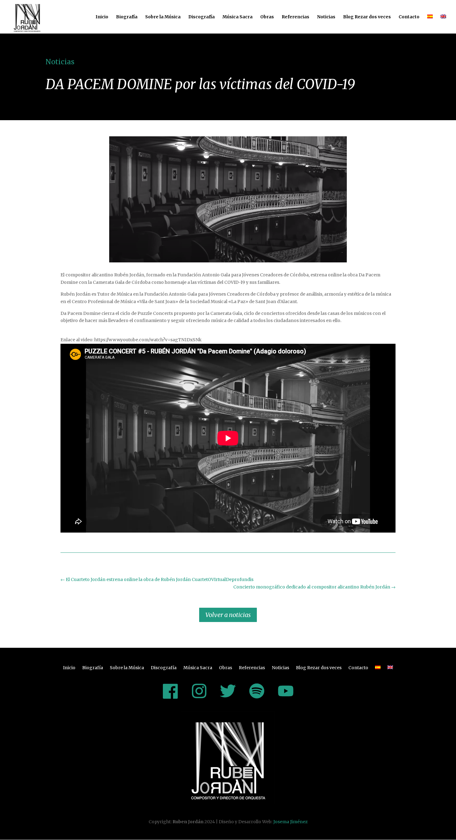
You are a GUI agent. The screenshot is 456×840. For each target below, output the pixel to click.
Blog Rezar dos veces (367, 17)
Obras (267, 17)
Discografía (201, 17)
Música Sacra (237, 17)
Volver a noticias (228, 615)
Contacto (409, 17)
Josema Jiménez (290, 821)
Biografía (126, 17)
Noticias (326, 17)
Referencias (295, 17)
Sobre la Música (163, 17)
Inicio (102, 17)
